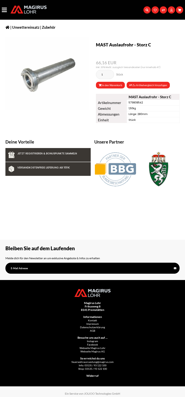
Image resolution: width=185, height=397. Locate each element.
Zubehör (48, 27)
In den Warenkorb (112, 85)
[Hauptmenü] (5, 10)
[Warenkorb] (179, 10)
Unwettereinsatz (25, 27)
